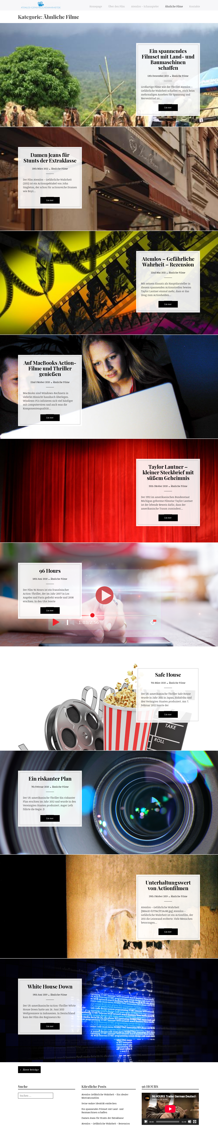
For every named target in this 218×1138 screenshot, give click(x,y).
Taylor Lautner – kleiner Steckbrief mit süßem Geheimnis (168, 472)
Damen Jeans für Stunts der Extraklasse (49, 157)
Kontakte (194, 6)
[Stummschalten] (189, 1121)
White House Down (50, 986)
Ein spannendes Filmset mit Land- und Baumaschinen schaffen (168, 59)
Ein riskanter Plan (50, 778)
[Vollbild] (194, 1121)
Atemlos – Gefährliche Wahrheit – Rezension (168, 261)
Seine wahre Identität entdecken (99, 1103)
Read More (168, 107)
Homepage (96, 6)
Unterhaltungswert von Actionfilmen (168, 885)
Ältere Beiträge (31, 1069)
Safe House (168, 674)
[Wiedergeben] (145, 1121)
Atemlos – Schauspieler (145, 6)
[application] (170, 1109)
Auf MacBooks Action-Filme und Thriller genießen (50, 368)
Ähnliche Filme (174, 6)
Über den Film (116, 6)
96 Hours (50, 570)
